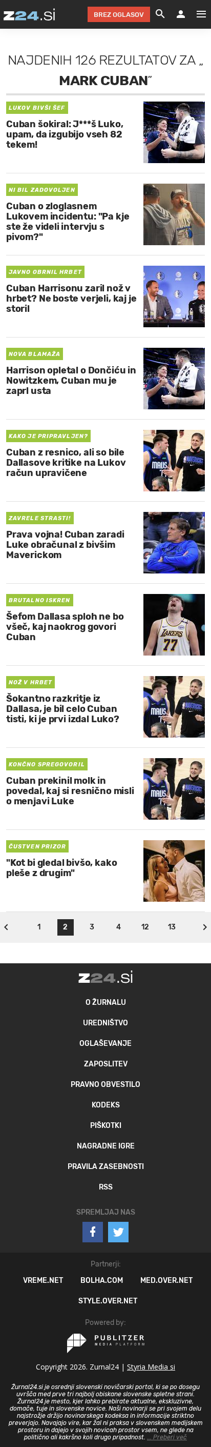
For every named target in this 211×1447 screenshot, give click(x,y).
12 (145, 927)
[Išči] (160, 14)
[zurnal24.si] (29, 14)
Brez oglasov (119, 14)
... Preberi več (167, 1437)
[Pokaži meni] (196, 14)
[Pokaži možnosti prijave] (181, 14)
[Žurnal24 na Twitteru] (118, 1232)
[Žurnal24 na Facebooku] (92, 1232)
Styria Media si (151, 1367)
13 (172, 927)
